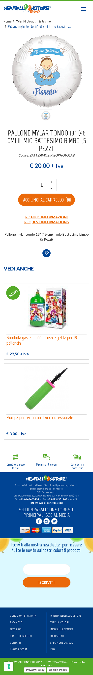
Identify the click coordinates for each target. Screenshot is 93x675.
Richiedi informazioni (46, 217)
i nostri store (18, 649)
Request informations (46, 222)
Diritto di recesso (21, 636)
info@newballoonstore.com (46, 502)
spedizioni (16, 629)
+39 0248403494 (29, 499)
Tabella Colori (59, 622)
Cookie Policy (58, 670)
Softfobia (46, 665)
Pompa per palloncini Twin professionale (39, 417)
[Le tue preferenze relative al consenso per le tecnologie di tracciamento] (8, 666)
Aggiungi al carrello (43, 200)
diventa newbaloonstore (65, 615)
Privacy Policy (35, 670)
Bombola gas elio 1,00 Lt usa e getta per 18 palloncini (41, 340)
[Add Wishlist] (46, 253)
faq (52, 649)
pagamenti (16, 622)
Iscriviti (46, 582)
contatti (15, 642)
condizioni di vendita (23, 615)
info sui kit (57, 636)
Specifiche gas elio (61, 642)
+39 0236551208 (57, 499)
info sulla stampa (61, 629)
